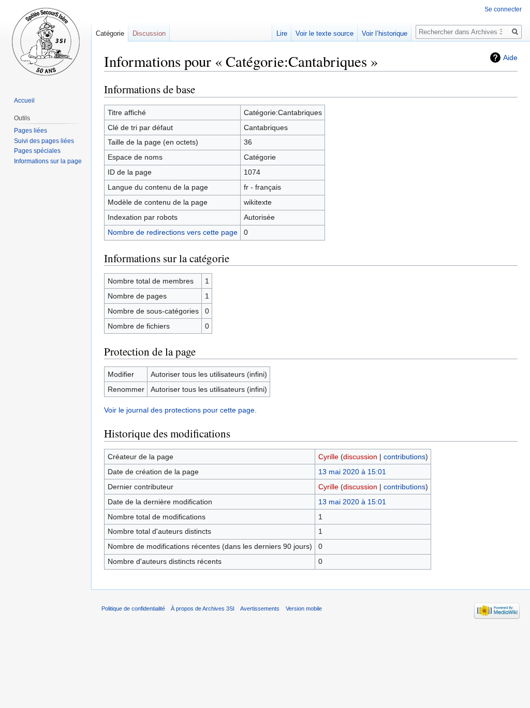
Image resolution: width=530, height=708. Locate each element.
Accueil (24, 100)
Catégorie (110, 33)
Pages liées (30, 130)
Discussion (149, 33)
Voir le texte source (325, 33)
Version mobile (304, 608)
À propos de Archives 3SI (202, 608)
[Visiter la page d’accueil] (45, 41)
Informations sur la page (48, 161)
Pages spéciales (37, 150)
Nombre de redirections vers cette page (173, 232)
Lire (281, 33)
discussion (360, 456)
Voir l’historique (384, 33)
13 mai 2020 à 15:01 (352, 472)
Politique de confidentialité (133, 608)
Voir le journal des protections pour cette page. (180, 410)
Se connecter (503, 9)
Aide (510, 57)
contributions (404, 456)
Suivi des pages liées (44, 141)
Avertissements (259, 608)
